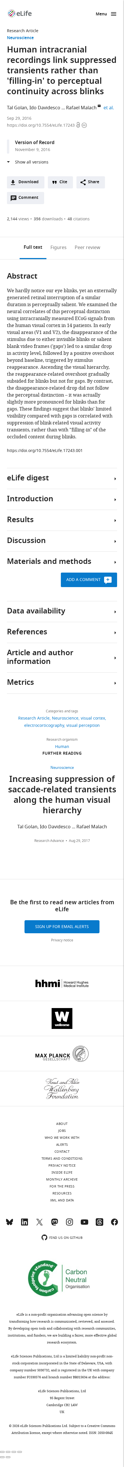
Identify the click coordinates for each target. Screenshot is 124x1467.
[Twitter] (39, 1224)
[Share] (8, 1452)
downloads (48, 219)
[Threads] (99, 1224)
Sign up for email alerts (62, 927)
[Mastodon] (54, 1224)
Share (93, 182)
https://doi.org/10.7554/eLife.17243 (41, 125)
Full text (33, 247)
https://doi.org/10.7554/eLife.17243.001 (45, 451)
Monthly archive (62, 1179)
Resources (62, 1193)
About (62, 1123)
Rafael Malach (81, 107)
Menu (101, 14)
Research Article (22, 31)
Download (28, 182)
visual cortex (93, 718)
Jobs (62, 1130)
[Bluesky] (9, 1224)
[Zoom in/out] (19, 1452)
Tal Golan (17, 107)
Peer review (87, 247)
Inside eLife (62, 1172)
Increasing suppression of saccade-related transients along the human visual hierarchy (62, 795)
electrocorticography (44, 725)
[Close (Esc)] (2, 1452)
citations (78, 219)
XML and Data (62, 1200)
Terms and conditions (62, 1158)
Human (62, 747)
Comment (30, 199)
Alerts (62, 1144)
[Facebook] (114, 1224)
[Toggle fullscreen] (14, 1452)
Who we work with (62, 1137)
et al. (110, 107)
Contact (62, 1151)
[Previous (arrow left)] (2, 1457)
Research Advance (49, 840)
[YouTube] (84, 1224)
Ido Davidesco (44, 107)
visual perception (83, 725)
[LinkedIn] (24, 1224)
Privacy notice (62, 940)
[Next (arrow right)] (8, 1457)
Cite (63, 182)
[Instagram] (69, 1224)
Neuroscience (20, 38)
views (18, 219)
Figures (58, 247)
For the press (62, 1186)
